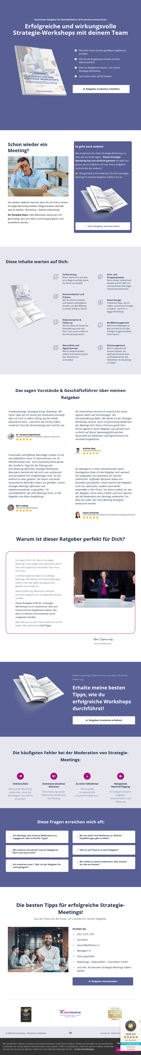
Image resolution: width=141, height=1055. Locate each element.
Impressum (105, 1033)
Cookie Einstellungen (84, 1049)
